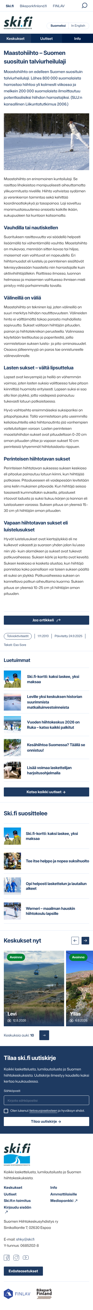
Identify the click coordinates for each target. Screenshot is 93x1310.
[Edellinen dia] (75, 940)
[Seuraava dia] (85, 940)
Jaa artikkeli (43, 620)
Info (77, 38)
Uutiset (46, 38)
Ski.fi (10, 6)
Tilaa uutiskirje (44, 1121)
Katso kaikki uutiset (43, 791)
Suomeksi (58, 26)
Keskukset (15, 38)
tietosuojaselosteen (43, 1111)
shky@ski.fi (25, 1239)
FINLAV (59, 6)
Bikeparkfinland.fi (33, 6)
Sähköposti (12, 1091)
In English (78, 26)
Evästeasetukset (23, 1270)
